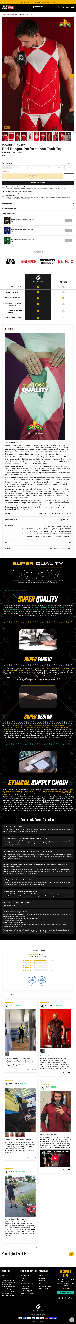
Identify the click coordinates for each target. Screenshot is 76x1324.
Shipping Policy (26, 1284)
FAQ (21, 1281)
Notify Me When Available (38, 182)
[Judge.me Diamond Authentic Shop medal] (32, 980)
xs (7, 167)
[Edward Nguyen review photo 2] (7, 1134)
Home (3, 14)
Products (8, 14)
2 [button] (36, 1248)
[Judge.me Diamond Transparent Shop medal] (42, 980)
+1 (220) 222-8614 (38, 1315)
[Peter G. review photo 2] (7, 1053)
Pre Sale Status (27, 1275)
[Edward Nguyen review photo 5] (22, 1134)
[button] (6, 152)
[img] (9, 1002)
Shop (41, 1275)
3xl (69, 167)
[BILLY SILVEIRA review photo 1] (55, 1028)
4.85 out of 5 (43, 954)
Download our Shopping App (45, 1287)
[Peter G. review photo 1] (20, 1030)
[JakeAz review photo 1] (55, 1111)
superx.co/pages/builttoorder (13, 845)
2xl (58, 167)
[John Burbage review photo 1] (20, 1196)
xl (48, 167)
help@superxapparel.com (50, 932)
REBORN (42, 1278)
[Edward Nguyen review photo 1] (20, 1109)
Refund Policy (26, 1291)
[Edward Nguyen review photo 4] (17, 1134)
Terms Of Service (27, 1294)
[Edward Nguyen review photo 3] (12, 1134)
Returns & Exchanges (24, 1287)
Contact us (25, 1278)
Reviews (42, 1281)
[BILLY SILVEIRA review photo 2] (42, 1051)
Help (40, 1284)
